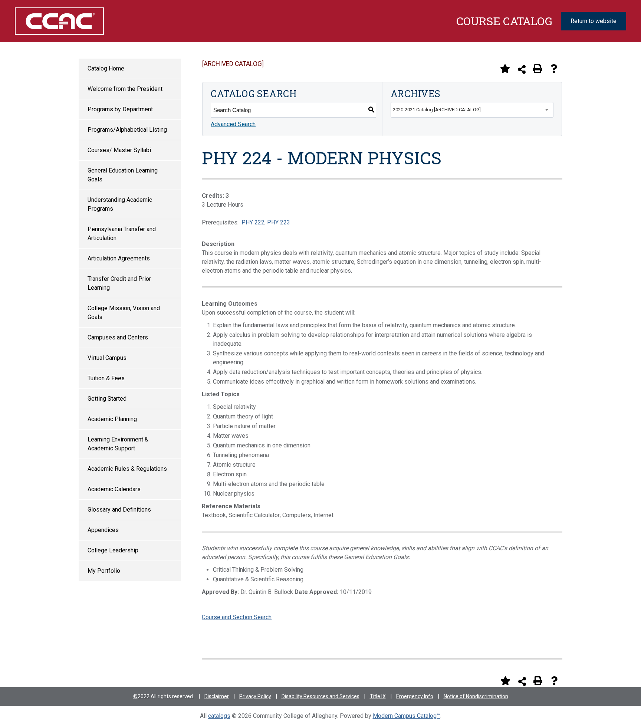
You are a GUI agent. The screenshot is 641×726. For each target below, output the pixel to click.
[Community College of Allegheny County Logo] (59, 21)
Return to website (594, 20)
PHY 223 (278, 222)
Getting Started (107, 398)
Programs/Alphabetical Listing (127, 129)
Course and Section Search (237, 617)
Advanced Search (233, 124)
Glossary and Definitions (119, 509)
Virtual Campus (107, 357)
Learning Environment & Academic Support (118, 444)
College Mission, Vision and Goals (124, 313)
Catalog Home (106, 68)
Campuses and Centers (118, 337)
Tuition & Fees (106, 378)
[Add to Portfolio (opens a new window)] (505, 69)
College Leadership (113, 550)
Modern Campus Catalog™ (406, 715)
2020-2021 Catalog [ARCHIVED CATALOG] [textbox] (437, 109)
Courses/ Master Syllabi (119, 150)
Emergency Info (414, 696)
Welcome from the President (125, 88)
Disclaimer (216, 696)
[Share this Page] (521, 69)
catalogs (219, 715)
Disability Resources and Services (320, 696)
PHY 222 (252, 222)
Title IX (378, 696)
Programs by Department (120, 109)
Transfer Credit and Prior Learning (119, 283)
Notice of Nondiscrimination (476, 696)
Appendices (103, 529)
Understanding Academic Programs (120, 204)
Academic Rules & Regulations (127, 468)
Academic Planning (112, 419)
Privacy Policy (255, 696)
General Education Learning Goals (123, 175)
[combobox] (472, 110)
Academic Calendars (114, 489)
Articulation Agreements (119, 258)
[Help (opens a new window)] (554, 69)
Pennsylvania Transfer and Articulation (122, 234)
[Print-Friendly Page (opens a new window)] (537, 69)
